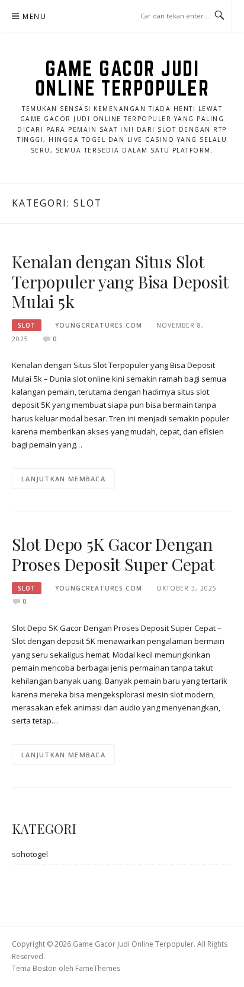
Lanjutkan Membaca (63, 478)
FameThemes (97, 968)
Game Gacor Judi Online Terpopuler (122, 78)
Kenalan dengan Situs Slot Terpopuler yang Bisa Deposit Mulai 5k (120, 281)
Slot (27, 325)
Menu (34, 16)
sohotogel (30, 854)
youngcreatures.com (98, 325)
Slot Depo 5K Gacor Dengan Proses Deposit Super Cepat (113, 554)
